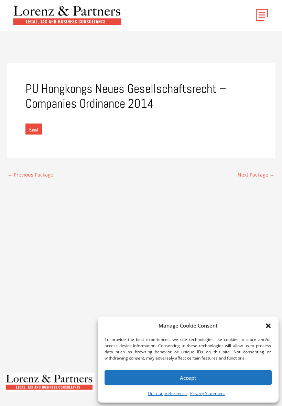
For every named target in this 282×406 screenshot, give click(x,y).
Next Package (256, 174)
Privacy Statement (207, 393)
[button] (268, 325)
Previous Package (30, 174)
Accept (188, 377)
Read (33, 129)
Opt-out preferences (167, 393)
